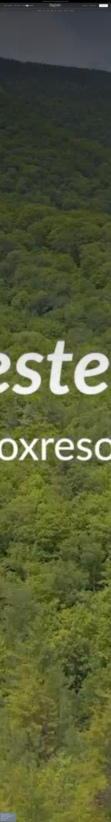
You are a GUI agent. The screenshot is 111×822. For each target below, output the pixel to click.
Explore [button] (72, 10)
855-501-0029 (92, 5)
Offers (39, 10)
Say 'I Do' (60, 10)
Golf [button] (48, 10)
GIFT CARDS (17, 5)
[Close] (109, 1)
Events (66, 10)
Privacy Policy (3, 819)
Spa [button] (55, 10)
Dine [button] (52, 10)
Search (84, 5)
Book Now (103, 5)
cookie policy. (9, 816)
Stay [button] (44, 10)
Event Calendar (8, 5)
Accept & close (4, 818)
